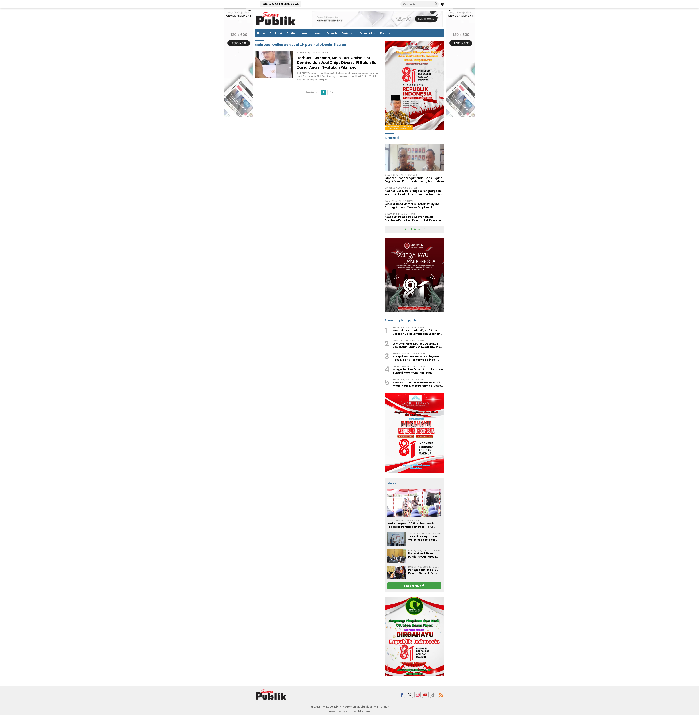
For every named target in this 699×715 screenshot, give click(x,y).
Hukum (304, 33)
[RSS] (441, 695)
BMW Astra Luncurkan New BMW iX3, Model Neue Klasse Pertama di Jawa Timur (417, 384)
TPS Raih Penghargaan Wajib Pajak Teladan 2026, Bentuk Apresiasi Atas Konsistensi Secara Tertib (424, 538)
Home (261, 33)
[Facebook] (402, 695)
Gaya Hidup (367, 33)
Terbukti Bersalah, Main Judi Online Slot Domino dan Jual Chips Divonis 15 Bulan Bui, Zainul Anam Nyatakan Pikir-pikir (337, 62)
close (249, 10)
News (318, 33)
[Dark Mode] (442, 4)
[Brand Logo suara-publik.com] (276, 19)
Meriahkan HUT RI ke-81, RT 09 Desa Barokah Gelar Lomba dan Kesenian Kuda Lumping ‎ (417, 332)
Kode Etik (332, 706)
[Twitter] (410, 695)
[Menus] (256, 4)
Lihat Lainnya (413, 229)
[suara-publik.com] (271, 694)
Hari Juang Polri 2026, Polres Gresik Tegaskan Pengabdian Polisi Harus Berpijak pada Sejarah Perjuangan (410, 525)
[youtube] (425, 695)
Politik (291, 33)
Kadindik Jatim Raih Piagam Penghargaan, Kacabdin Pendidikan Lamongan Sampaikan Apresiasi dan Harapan (414, 192)
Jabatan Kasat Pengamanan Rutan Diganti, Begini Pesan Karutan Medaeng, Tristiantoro (414, 179)
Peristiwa (348, 33)
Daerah (332, 33)
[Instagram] (417, 695)
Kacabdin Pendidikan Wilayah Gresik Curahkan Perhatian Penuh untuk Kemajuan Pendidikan (414, 218)
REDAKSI (316, 706)
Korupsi (385, 33)
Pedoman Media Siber (357, 706)
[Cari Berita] (435, 4)
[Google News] (433, 695)
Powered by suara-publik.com (349, 711)
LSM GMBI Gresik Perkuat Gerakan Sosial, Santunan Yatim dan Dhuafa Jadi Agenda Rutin (416, 345)
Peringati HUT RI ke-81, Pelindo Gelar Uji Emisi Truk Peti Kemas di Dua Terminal (423, 571)
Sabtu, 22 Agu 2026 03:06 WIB (280, 4)
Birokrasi (276, 33)
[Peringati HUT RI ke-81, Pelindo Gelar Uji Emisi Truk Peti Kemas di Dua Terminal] (396, 572)
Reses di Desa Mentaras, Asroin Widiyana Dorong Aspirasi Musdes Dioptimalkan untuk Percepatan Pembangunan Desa (412, 205)
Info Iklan (383, 706)
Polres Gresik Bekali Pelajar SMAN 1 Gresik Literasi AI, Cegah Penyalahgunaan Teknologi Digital (422, 555)
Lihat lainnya (413, 586)
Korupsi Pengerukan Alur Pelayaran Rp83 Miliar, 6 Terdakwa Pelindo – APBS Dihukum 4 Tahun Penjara (416, 358)
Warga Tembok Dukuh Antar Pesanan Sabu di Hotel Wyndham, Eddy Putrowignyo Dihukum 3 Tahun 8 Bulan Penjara (418, 371)
